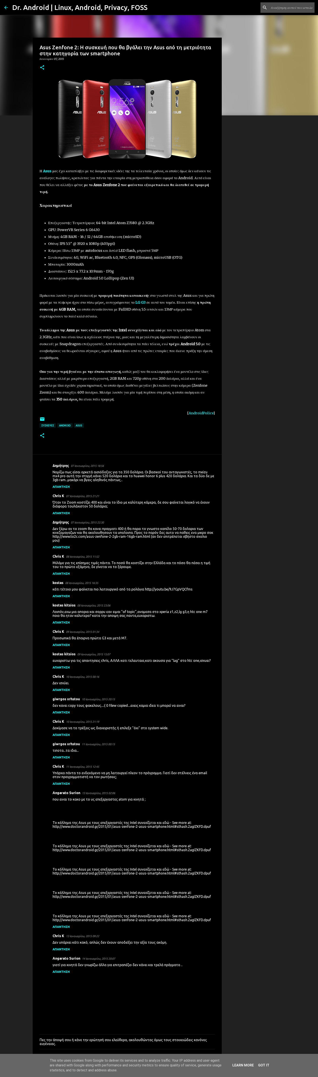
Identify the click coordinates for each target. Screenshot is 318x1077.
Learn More (243, 1065)
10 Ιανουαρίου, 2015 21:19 (82, 721)
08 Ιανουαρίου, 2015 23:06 (93, 605)
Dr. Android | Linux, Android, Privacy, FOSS (80, 7)
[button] (42, 68)
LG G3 (140, 302)
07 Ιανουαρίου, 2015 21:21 (82, 496)
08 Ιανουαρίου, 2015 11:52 (82, 556)
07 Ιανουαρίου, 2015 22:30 (87, 522)
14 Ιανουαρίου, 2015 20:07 (98, 958)
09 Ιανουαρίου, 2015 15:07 (93, 654)
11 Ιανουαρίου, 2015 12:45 (82, 766)
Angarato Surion (66, 793)
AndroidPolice (201, 413)
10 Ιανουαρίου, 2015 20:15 (98, 699)
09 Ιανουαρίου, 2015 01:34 (82, 631)
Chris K (58, 496)
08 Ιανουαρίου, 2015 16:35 (81, 582)
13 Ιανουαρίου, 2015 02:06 (98, 793)
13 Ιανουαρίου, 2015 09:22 (82, 936)
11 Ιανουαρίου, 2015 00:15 (98, 744)
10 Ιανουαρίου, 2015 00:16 (82, 676)
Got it (263, 1065)
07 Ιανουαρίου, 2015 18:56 (87, 465)
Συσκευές (47, 425)
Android (65, 425)
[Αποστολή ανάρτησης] (42, 420)
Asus (79, 425)
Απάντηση (61, 486)
